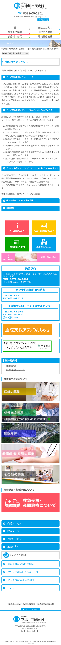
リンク (11, 588)
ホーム (15, 28)
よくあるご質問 (17, 555)
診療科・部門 (15, 36)
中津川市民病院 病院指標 (21, 580)
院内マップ (13, 531)
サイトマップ (14, 604)
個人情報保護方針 (45, 604)
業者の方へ (13, 546)
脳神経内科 (36, 49)
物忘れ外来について (21, 53)
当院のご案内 (45, 27)
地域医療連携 (45, 36)
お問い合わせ (14, 539)
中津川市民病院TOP (9, 49)
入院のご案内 (45, 32)
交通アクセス (14, 523)
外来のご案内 (15, 32)
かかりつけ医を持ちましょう (23, 571)
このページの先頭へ (31, 609)
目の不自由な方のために (21, 563)
